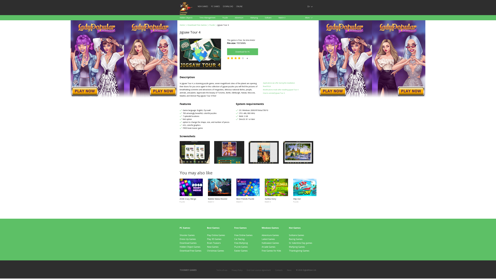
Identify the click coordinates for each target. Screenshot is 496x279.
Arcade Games (268, 246)
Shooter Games (187, 235)
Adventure (239, 17)
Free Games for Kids (271, 250)
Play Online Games (216, 235)
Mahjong (254, 17)
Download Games (188, 243)
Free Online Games (243, 235)
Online (239, 6)
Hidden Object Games (190, 246)
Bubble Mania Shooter (217, 198)
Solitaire (268, 17)
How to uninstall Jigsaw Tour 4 (274, 93)
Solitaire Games (296, 235)
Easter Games (241, 250)
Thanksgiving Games (299, 250)
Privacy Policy (237, 270)
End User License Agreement (259, 270)
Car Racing (239, 239)
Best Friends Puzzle (245, 198)
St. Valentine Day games (300, 243)
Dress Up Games (188, 239)
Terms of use (221, 270)
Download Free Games (197, 25)
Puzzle (225, 17)
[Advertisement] (285, 57)
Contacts (279, 270)
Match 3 (281, 17)
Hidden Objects (186, 17)
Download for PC (242, 52)
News (289, 270)
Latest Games (268, 239)
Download (228, 6)
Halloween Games (270, 243)
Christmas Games (215, 250)
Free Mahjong (241, 243)
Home (182, 25)
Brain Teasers (214, 243)
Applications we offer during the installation (279, 83)
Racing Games (296, 239)
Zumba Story (270, 198)
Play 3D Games (214, 239)
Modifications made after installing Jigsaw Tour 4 (280, 90)
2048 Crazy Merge (188, 198)
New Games (203, 6)
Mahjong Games (297, 246)
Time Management (207, 17)
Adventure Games (270, 235)
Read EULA (267, 86)
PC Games (215, 6)
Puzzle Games (241, 246)
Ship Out (297, 198)
